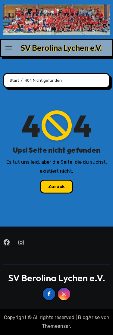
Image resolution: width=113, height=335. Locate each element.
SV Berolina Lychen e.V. (61, 48)
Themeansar (56, 326)
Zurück (56, 186)
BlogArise (89, 317)
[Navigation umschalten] (9, 48)
